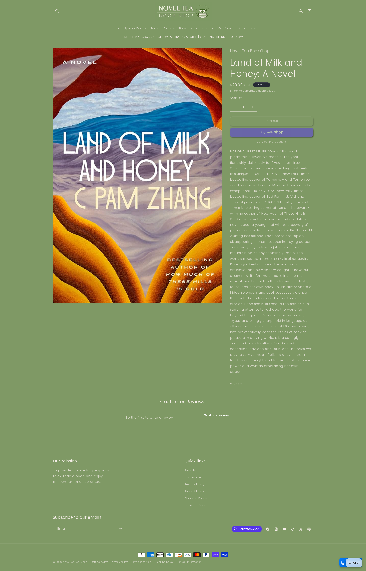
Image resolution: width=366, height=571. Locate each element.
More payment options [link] (271, 141)
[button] (57, 11)
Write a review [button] (216, 415)
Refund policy (100, 562)
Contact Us (193, 477)
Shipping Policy (196, 498)
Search (190, 470)
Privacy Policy (195, 484)
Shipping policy (164, 562)
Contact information (189, 562)
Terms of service (141, 562)
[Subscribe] (120, 528)
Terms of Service (197, 505)
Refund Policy (195, 491)
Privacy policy (120, 562)
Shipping (236, 90)
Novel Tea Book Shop (75, 562)
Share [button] (238, 384)
